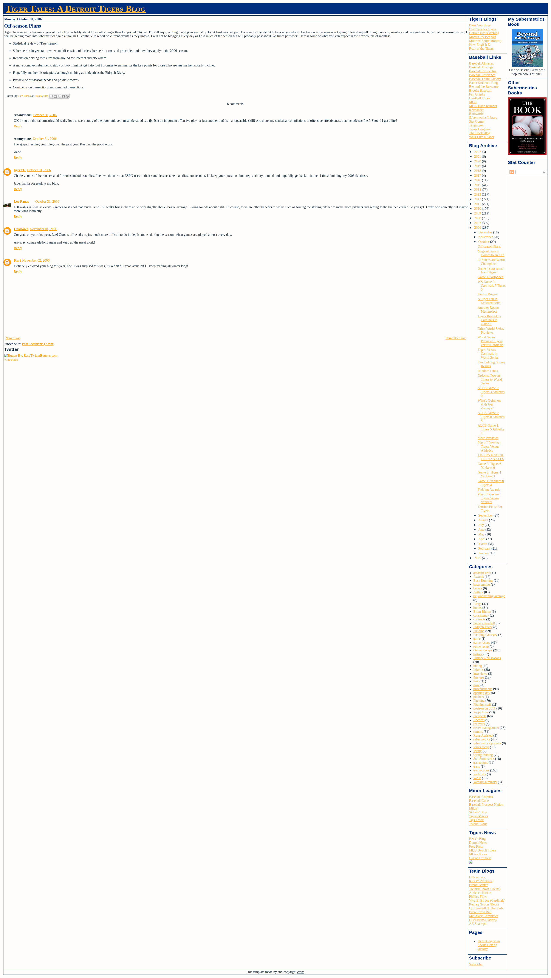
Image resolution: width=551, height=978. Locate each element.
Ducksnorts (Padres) (483, 920)
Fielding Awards (489, 489)
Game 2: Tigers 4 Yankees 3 (489, 474)
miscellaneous (482, 689)
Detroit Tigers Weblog (484, 33)
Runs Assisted (482, 735)
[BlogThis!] (55, 96)
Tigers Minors (478, 816)
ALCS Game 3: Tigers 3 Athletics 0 (491, 392)
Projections (480, 712)
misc (476, 685)
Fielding (478, 631)
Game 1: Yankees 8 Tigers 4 (491, 483)
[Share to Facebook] (63, 96)
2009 (478, 213)
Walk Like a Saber (481, 137)
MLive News (478, 854)
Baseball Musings (481, 67)
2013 (478, 194)
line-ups (478, 677)
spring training (483, 755)
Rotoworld (476, 114)
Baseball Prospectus (482, 71)
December (485, 232)
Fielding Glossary (485, 635)
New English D (479, 44)
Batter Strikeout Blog (483, 83)
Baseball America (481, 797)
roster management (486, 728)
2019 (478, 166)
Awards (478, 576)
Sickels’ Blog (478, 812)
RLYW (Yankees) (481, 881)
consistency (481, 615)
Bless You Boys (480, 25)
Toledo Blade (478, 824)
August (483, 520)
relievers (479, 724)
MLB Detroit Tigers (482, 850)
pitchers (478, 697)
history (478, 654)
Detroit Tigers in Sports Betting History (489, 945)
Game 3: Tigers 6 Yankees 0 (489, 465)
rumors (478, 731)
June (481, 529)
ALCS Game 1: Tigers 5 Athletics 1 (491, 429)
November (486, 237)
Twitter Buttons (11, 360)
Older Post (459, 338)
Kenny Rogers (487, 294)
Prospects (479, 716)
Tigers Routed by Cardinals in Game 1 (489, 320)
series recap (481, 747)
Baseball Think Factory (485, 79)
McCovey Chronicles (483, 916)
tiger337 (20, 170)
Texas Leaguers (479, 129)
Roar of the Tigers (481, 48)
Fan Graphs (477, 94)
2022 (478, 152)
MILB (473, 808)
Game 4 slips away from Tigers (490, 270)
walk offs (479, 774)
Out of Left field (480, 858)
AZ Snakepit (477, 924)
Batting (478, 592)
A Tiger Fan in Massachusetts (489, 301)
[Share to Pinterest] (67, 96)
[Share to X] (59, 96)
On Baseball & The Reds (486, 908)
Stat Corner (476, 121)
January (484, 553)
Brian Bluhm (482, 611)
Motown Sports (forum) (485, 41)
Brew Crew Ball (480, 912)
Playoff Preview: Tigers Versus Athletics (489, 446)
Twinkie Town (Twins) (484, 889)
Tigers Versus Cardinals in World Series (488, 353)
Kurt (17, 260)
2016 (478, 180)
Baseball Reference (482, 75)
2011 (478, 204)
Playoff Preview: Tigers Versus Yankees (489, 498)
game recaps (481, 642)
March (483, 544)
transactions (481, 770)
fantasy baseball (484, 623)
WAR (477, 778)
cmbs (300, 972)
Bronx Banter (478, 885)
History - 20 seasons (487, 658)
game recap (481, 646)
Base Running (483, 580)
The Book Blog (479, 133)
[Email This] (51, 96)
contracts (479, 619)
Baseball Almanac (481, 63)
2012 (478, 199)
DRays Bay (477, 877)
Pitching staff (482, 704)
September (486, 515)
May (481, 534)
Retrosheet (476, 110)
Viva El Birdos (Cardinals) (487, 900)
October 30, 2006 (45, 115)
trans (476, 766)
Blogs (477, 604)
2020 (478, 161)
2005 (478, 558)
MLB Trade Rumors (483, 106)
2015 (478, 185)
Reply (18, 126)
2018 (478, 171)
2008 (478, 218)
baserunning (481, 584)
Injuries (478, 669)
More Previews (488, 438)
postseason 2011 (484, 708)
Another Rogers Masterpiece (488, 309)
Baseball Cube (479, 800)
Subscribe (475, 964)
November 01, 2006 (43, 229)
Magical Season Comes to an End (491, 253)
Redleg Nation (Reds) (484, 904)
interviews (480, 673)
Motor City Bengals (482, 37)
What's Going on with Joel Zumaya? (489, 404)
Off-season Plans (489, 246)
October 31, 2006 (45, 138)
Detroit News (478, 842)
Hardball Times (479, 98)
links (476, 681)
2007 (478, 223)
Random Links (488, 371)
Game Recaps (482, 650)
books (477, 607)
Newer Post (13, 338)
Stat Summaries (483, 758)
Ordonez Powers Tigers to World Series (490, 379)
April (482, 539)
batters (477, 588)
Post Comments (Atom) (38, 344)
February (484, 548)
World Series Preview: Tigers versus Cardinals (490, 341)
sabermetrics (481, 739)
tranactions (480, 762)
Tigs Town (476, 820)
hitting (477, 666)
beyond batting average (489, 596)
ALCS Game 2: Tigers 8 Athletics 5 (491, 417)
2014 (478, 189)
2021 (478, 156)
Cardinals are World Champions (491, 261)
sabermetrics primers (487, 743)
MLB (473, 102)
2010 (478, 208)
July (481, 525)
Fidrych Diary (482, 627)
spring (477, 751)
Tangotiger (476, 125)
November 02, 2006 (36, 260)
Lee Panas (21, 201)
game (477, 638)
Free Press (476, 846)
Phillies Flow (478, 896)
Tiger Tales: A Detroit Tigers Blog (76, 9)
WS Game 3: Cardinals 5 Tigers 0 (492, 285)
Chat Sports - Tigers (482, 29)
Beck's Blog (477, 839)
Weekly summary (485, 782)
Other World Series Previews (491, 330)
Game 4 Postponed (490, 277)
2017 (478, 175)
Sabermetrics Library (483, 117)
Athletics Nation (480, 893)
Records (478, 720)
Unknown (21, 229)
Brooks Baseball (480, 90)
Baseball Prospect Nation (486, 804)
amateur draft (482, 573)
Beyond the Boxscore (483, 86)
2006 (478, 227)
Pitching (478, 700)
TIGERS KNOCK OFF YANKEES (491, 457)
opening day (481, 693)
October (484, 242)
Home (449, 338)
